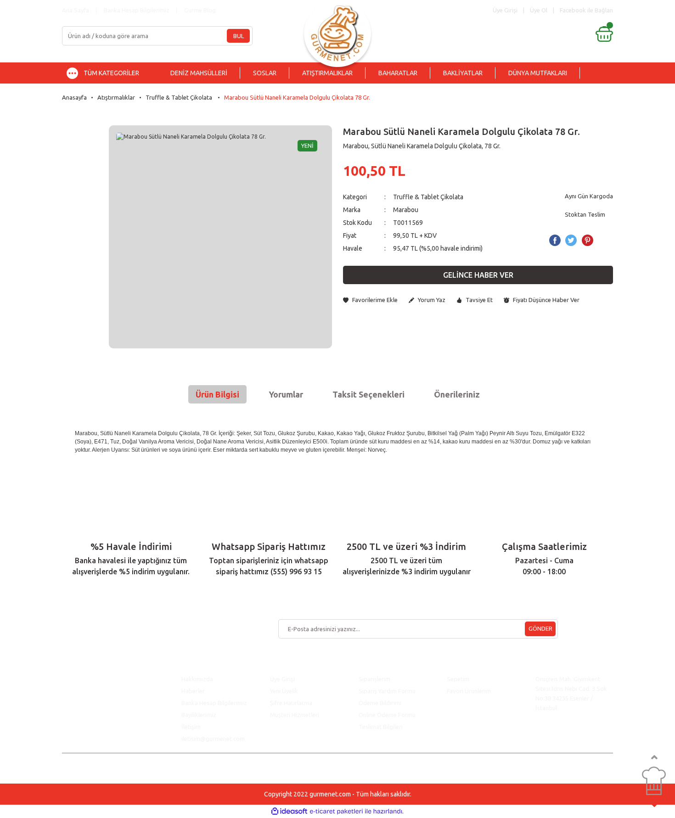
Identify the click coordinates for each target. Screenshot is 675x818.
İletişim (191, 726)
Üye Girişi (282, 679)
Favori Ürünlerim (469, 691)
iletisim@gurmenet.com (213, 738)
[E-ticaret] (336, 811)
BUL (238, 36)
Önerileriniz (457, 394)
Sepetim (458, 679)
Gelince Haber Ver (478, 275)
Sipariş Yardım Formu (387, 691)
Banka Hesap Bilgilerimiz (136, 10)
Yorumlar (286, 394)
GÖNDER (540, 628)
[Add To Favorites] (370, 300)
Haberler (193, 691)
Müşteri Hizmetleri (295, 715)
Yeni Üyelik (284, 691)
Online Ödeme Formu (387, 715)
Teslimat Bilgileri (381, 726)
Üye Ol (538, 10)
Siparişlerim (374, 679)
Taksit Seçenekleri (368, 394)
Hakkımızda (197, 679)
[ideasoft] (289, 811)
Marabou (405, 209)
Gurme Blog (200, 10)
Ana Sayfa (75, 10)
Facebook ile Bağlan (586, 10)
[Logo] (337, 31)
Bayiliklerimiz (198, 715)
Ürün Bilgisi (217, 394)
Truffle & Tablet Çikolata (429, 197)
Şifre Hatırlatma (291, 703)
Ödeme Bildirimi (380, 703)
